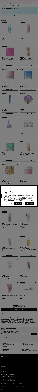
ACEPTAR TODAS (30, 203)
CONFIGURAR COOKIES (8, 203)
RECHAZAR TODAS (18, 203)
